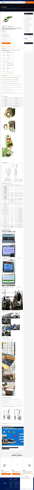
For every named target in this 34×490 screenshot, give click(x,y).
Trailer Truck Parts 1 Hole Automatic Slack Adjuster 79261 (27, 472)
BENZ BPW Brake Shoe (16, 484)
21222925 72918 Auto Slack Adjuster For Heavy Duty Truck (16, 472)
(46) (28, 24)
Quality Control (11, 483)
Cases (20, 2)
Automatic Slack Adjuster (7, 8)
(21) (27, 15)
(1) (27, 27)
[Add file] (20, 489)
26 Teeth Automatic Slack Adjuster (14, 447)
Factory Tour (11, 482)
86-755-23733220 (19, 0)
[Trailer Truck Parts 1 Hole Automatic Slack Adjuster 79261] (28, 464)
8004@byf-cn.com (14, 0)
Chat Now (28, 40)
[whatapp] (25, 38)
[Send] (32, 489)
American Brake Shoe (16, 482)
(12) (27, 21)
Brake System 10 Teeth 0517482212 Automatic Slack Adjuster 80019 (5, 472)
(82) (27, 31)
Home (5, 2)
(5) (27, 28)
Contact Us (11, 484)
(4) (28, 18)
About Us (13, 2)
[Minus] (32, 474)
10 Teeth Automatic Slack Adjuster (5, 447)
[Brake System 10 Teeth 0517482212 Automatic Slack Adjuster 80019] (6, 464)
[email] (26, 38)
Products (8, 2)
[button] (4, 465)
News (17, 2)
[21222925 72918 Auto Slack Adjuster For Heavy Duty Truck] (17, 464)
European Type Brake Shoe (17, 483)
